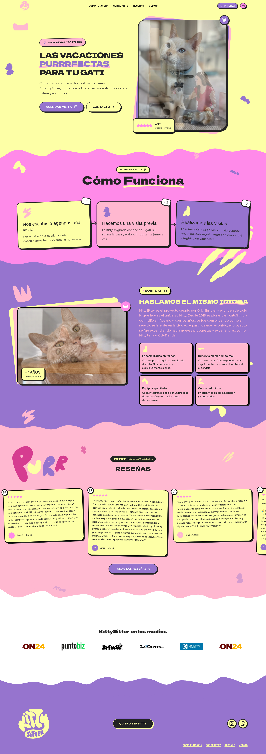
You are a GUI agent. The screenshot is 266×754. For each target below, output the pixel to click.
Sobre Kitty (120, 6)
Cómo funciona (98, 6)
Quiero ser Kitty (133, 723)
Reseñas (138, 6)
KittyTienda (166, 335)
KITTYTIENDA (227, 6)
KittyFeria (146, 335)
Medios (153, 6)
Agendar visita (59, 107)
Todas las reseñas (131, 568)
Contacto (101, 107)
